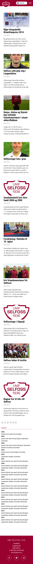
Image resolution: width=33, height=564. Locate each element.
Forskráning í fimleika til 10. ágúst (15, 240)
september (24, 438)
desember (16, 447)
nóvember (4, 441)
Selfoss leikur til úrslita (15, 360)
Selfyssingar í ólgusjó (14, 321)
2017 (2, 484)
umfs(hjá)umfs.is (16, 552)
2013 (2, 511)
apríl (11, 434)
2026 (2, 432)
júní (16, 434)
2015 (2, 497)
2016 (2, 490)
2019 (2, 470)
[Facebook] (9, 557)
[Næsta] (16, 422)
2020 (2, 463)
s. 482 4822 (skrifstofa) (16, 550)
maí (14, 434)
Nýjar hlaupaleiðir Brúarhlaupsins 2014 (14, 31)
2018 (2, 477)
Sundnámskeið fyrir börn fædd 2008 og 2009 (15, 199)
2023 (2, 450)
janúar (3, 438)
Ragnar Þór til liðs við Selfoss (14, 400)
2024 (2, 443)
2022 (2, 454)
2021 (2, 459)
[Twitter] (16, 557)
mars (8, 434)
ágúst (20, 434)
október (3, 447)
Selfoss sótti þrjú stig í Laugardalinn (15, 72)
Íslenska (21, 3)
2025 (2, 436)
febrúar (3, 434)
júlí (18, 445)
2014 (2, 504)
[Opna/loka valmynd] (30, 3)
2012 (2, 517)
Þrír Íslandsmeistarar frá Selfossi (15, 281)
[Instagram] (23, 557)
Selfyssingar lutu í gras (15, 158)
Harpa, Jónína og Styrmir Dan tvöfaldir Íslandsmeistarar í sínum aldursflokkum (16, 116)
